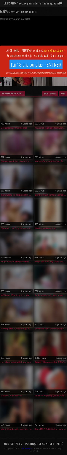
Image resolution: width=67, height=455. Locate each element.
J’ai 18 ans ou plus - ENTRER (36, 64)
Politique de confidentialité (57, 72)
